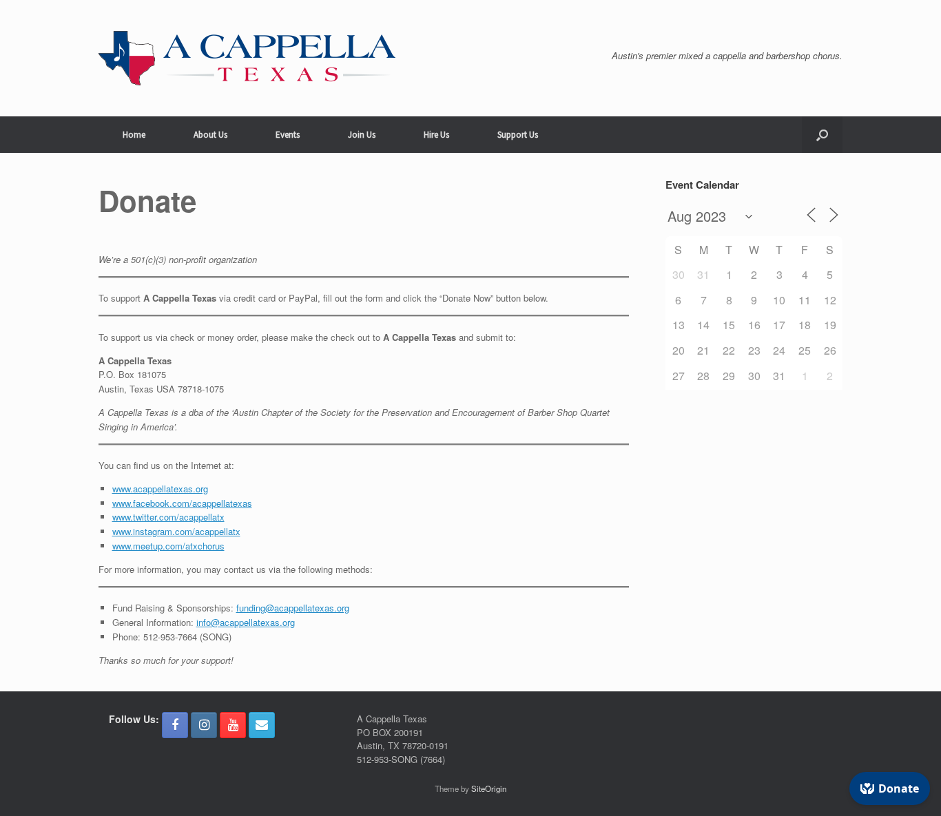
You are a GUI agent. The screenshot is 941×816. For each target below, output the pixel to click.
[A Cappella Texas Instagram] (204, 725)
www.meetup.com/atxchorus (168, 545)
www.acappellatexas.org (160, 488)
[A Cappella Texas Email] (262, 725)
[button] (822, 134)
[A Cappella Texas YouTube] (233, 725)
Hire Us (436, 134)
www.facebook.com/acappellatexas (182, 503)
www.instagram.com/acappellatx (176, 531)
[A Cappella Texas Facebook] (175, 725)
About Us (210, 134)
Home (134, 134)
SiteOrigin (488, 788)
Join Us (361, 134)
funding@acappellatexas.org (292, 607)
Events (288, 134)
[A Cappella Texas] (247, 58)
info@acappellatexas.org (245, 622)
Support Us (517, 134)
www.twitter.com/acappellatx (168, 516)
